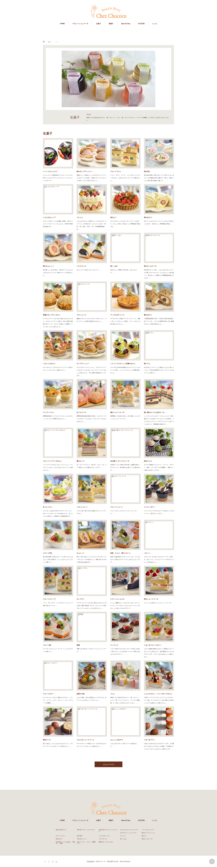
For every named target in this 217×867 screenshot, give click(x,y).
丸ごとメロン (47, 507)
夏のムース (81, 461)
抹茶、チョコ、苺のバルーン (120, 553)
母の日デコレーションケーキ (86, 829)
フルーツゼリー (48, 694)
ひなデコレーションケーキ (128, 832)
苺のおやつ (148, 217)
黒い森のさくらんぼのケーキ (154, 412)
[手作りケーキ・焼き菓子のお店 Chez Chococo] (108, 11)
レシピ (154, 23)
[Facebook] (48, 861)
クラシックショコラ (117, 599)
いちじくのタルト (49, 363)
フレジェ (80, 217)
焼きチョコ (148, 461)
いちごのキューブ (49, 217)
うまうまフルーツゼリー (152, 645)
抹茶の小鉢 (81, 694)
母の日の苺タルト (61, 829)
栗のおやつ (148, 315)
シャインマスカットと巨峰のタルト (123, 363)
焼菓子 (111, 23)
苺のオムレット (48, 266)
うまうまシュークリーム (85, 739)
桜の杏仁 (147, 171)
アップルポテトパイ (117, 315)
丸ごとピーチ (81, 412)
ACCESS (141, 23)
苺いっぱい (114, 266)
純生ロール (47, 739)
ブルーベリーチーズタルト (52, 461)
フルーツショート (116, 507)
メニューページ (108, 764)
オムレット (81, 553)
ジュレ (112, 694)
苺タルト (113, 217)
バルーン (147, 553)
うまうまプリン (149, 739)
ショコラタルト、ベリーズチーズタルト (158, 694)
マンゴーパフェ (48, 412)
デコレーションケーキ (80, 23)
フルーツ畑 (47, 645)
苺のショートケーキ (151, 599)
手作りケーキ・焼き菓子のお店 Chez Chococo (113, 861)
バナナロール (81, 266)
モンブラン (81, 599)
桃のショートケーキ (117, 412)
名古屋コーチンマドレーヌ (119, 461)
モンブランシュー (83, 363)
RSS (56, 861)
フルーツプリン (115, 171)
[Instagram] (52, 861)
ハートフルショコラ (50, 171)
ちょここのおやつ (116, 739)
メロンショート (82, 507)
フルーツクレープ (49, 599)
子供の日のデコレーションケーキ (108, 830)
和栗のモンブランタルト (51, 315)
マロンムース (81, 315)
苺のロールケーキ (150, 266)
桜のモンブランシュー (84, 171)
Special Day (125, 23)
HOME (62, 23)
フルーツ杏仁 (47, 553)
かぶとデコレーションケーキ (129, 829)
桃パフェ (147, 363)
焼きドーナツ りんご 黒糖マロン (86, 842)
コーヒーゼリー (149, 507)
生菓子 (98, 23)
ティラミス (114, 645)
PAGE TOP (212, 861)
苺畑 (78, 645)
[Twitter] (44, 861)
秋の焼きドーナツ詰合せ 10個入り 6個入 (65, 842)
